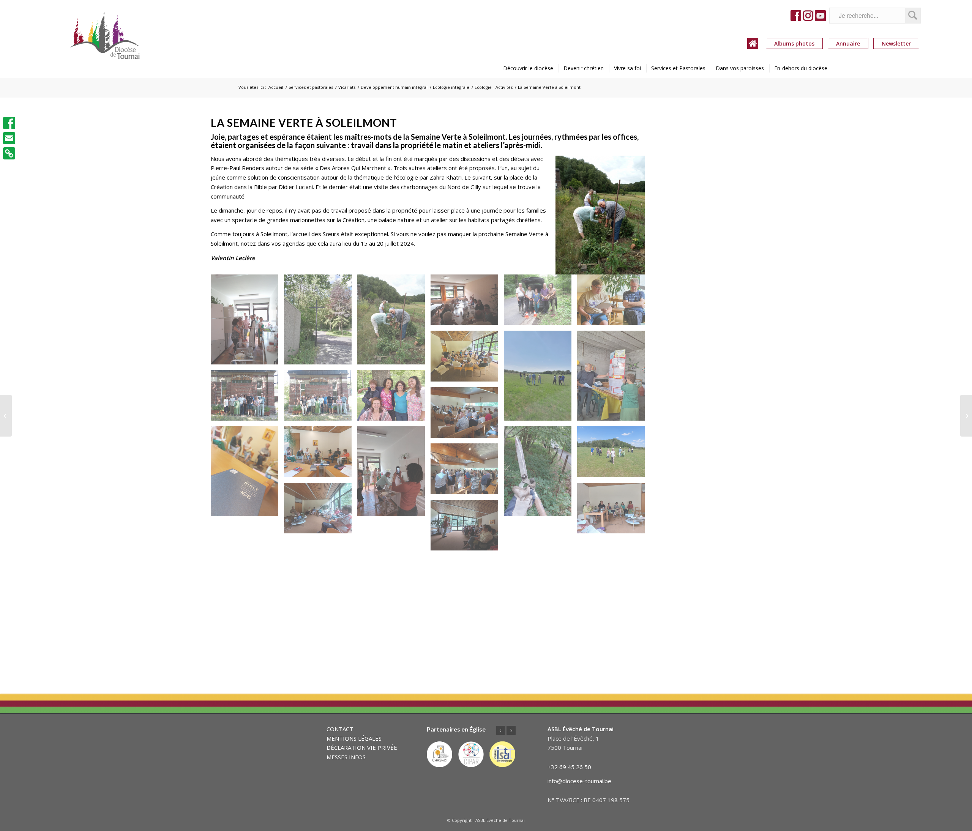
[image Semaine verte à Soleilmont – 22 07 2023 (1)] (247, 322)
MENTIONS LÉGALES (354, 738)
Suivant (511, 730)
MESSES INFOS (346, 757)
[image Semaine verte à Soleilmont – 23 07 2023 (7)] (320, 511)
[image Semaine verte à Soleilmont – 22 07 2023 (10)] (247, 398)
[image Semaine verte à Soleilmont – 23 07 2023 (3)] (394, 474)
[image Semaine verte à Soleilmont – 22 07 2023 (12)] (394, 398)
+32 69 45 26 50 (569, 767)
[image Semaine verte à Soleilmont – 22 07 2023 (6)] (613, 302)
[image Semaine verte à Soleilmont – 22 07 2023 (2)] (320, 322)
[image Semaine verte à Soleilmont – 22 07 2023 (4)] (467, 302)
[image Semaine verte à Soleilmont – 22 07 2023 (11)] (320, 398)
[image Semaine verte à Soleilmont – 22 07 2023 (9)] (613, 378)
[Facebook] (9, 123)
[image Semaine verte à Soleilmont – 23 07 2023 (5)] (613, 454)
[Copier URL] (9, 153)
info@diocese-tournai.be (579, 781)
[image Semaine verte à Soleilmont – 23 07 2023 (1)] (247, 474)
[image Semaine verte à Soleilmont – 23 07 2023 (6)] (467, 471)
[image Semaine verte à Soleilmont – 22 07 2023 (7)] (467, 359)
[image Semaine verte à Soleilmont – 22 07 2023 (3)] (394, 322)
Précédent (500, 730)
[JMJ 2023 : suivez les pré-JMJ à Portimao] (966, 416)
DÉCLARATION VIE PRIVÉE (362, 747)
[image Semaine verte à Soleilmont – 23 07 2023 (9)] (467, 528)
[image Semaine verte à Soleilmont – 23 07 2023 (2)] (320, 454)
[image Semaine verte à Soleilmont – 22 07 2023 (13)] (467, 415)
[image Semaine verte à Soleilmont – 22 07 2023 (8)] (540, 378)
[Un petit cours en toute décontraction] (6, 416)
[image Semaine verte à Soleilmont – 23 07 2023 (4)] (540, 474)
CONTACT (340, 729)
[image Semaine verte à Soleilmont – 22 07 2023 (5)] (540, 302)
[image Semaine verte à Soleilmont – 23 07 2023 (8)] (613, 511)
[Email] (9, 138)
